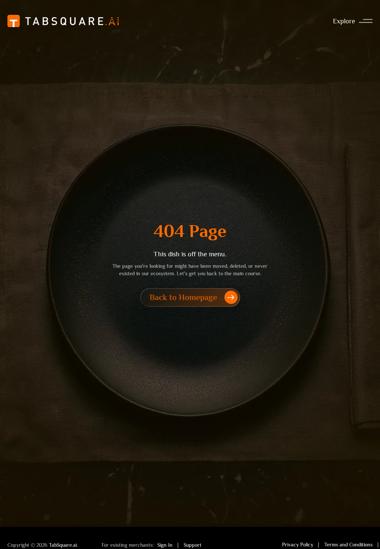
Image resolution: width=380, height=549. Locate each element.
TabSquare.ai (63, 545)
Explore (344, 21)
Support (193, 545)
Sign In (165, 545)
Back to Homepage (183, 297)
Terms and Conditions (348, 545)
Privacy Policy (297, 545)
